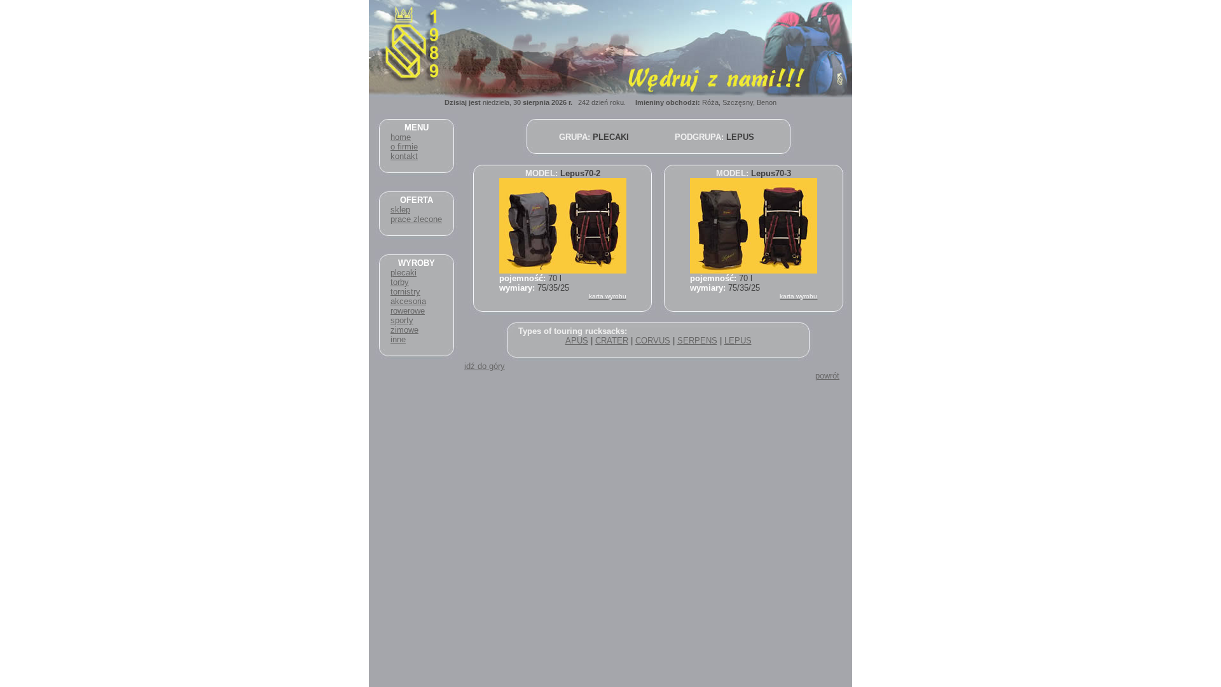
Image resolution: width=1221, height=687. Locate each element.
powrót (827, 375)
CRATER (611, 340)
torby (399, 282)
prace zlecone (416, 219)
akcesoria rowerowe (408, 306)
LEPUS (738, 340)
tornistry (405, 291)
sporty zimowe (404, 325)
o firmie (404, 146)
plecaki (403, 272)
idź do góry (484, 366)
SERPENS (697, 340)
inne (398, 339)
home (400, 137)
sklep (400, 209)
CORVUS (652, 340)
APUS (576, 340)
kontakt (404, 156)
